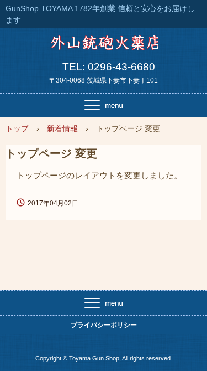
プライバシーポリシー (104, 325)
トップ (17, 128)
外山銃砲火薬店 (103, 46)
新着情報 (62, 128)
